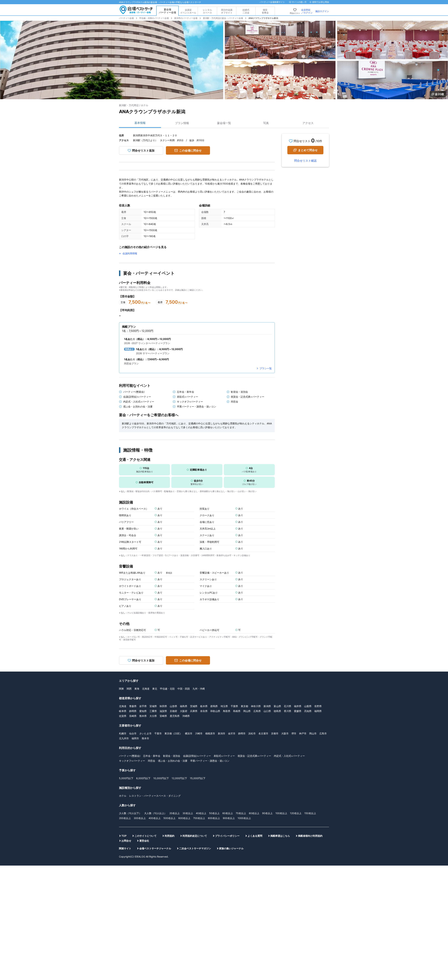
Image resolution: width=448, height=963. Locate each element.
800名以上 (214, 818)
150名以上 (310, 813)
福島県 (183, 706)
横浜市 (188, 733)
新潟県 (267, 706)
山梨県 (308, 706)
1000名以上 (244, 818)
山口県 (267, 711)
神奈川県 (256, 706)
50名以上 (214, 813)
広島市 (323, 733)
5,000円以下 (126, 778)
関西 (129, 688)
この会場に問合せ (190, 150)
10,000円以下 (161, 778)
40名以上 (201, 813)
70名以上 (241, 813)
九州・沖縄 (198, 688)
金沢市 (231, 733)
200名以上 (125, 818)
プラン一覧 (266, 368)
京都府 (173, 711)
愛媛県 (297, 711)
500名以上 (169, 818)
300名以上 (140, 818)
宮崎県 (163, 715)
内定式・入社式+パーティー (289, 755)
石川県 (287, 706)
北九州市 (124, 738)
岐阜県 (122, 711)
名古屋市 (263, 733)
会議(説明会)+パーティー (197, 755)
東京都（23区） (173, 733)
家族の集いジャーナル (231, 848)
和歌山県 (215, 711)
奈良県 (204, 711)
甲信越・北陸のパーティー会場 (154, 18)
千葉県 (234, 706)
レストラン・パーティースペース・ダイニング (155, 795)
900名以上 (229, 818)
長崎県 (132, 715)
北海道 (145, 688)
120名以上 (296, 813)
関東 (121, 688)
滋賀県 (163, 711)
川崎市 (198, 733)
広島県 (257, 711)
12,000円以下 (179, 778)
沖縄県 (186, 715)
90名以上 (267, 813)
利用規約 (169, 835)
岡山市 (313, 733)
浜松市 (252, 733)
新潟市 (221, 733)
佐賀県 (122, 715)
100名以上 (281, 813)
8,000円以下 (143, 778)
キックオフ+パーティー (132, 760)
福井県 (297, 706)
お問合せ (126, 840)
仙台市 (132, 733)
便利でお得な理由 (320, 2)
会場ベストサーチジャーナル (155, 848)
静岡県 (132, 711)
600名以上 (184, 818)
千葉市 (158, 733)
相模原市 (210, 733)
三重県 (153, 711)
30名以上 (188, 813)
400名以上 (155, 818)
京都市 (274, 733)
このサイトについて (146, 835)
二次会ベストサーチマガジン (195, 848)
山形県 (173, 706)
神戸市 (302, 733)
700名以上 (199, 818)
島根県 (236, 711)
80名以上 (254, 813)
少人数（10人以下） (130, 813)
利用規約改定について (195, 835)
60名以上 (227, 813)
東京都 (244, 706)
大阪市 (285, 733)
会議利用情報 (129, 253)
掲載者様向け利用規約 (310, 835)
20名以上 (174, 813)
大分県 (153, 715)
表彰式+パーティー (224, 755)
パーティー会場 (126, 18)
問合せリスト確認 (305, 160)
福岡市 (135, 738)
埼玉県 (224, 706)
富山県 (277, 706)
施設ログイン (322, 11)
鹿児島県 (175, 715)
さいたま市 (145, 733)
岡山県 (247, 711)
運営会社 (144, 840)
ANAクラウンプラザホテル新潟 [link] (263, 18)
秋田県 (163, 706)
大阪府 (183, 711)
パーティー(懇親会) (129, 755)
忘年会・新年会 (151, 755)
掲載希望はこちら (280, 835)
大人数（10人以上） (155, 813)
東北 (154, 688)
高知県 (308, 711)
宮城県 (153, 706)
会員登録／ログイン (307, 11)
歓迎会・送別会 (171, 755)
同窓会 (151, 760)
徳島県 (277, 711)
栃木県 (204, 706)
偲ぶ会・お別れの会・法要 (172, 760)
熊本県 (143, 715)
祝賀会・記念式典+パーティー (254, 755)
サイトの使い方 (299, 2)
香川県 (287, 711)
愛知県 (143, 711)
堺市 (293, 733)
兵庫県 (193, 711)
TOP (124, 835)
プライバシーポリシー (227, 835)
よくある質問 (255, 835)
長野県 (318, 706)
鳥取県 (226, 711)
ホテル (122, 795)
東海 (136, 688)
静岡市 (242, 733)
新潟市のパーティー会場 (185, 18)
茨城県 (193, 706)
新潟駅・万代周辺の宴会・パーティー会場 (223, 18)
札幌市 (122, 733)
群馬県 (214, 706)
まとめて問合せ (308, 150)
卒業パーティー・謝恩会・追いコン (209, 760)
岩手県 (143, 706)
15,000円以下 (197, 778)
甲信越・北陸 (167, 688)
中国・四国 (183, 688)
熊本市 (145, 738)
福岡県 (318, 711)
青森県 (132, 706)
